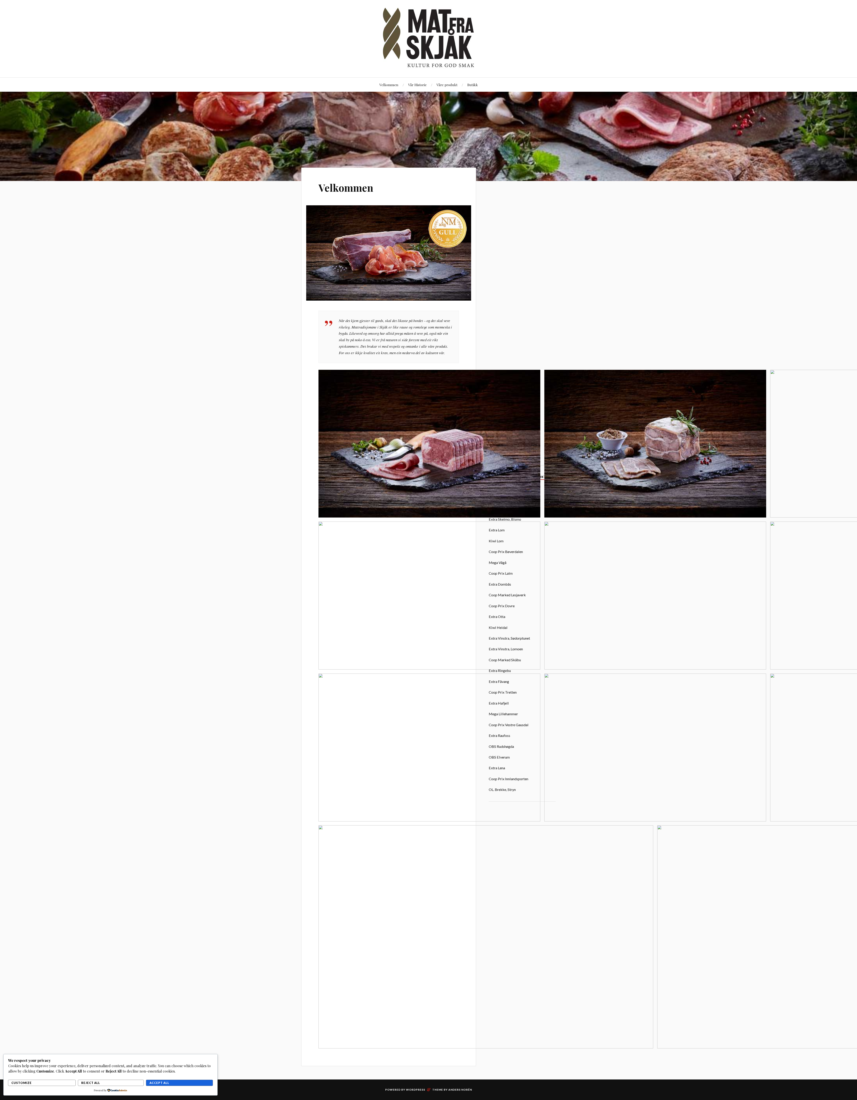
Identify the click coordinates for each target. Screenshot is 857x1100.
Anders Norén (460, 1089)
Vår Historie (417, 84)
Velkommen (388, 84)
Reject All (90, 1083)
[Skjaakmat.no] (428, 38)
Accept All (159, 1083)
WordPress (415, 1089)
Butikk (472, 84)
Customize (21, 1083)
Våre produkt (447, 84)
